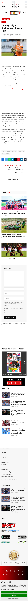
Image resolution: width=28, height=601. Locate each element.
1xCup (22, 19)
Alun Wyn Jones (6, 151)
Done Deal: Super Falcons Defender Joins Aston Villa (18, 421)
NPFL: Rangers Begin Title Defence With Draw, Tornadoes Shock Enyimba (18, 402)
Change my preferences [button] (14, 598)
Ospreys (14, 151)
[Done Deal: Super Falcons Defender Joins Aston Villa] (6, 423)
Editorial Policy (5, 469)
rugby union (21, 151)
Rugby (3, 22)
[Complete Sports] (15, 12)
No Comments (6, 36)
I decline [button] (14, 595)
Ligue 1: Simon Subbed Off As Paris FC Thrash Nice (18, 393)
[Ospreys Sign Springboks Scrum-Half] (14, 55)
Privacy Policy (5, 467)
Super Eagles (15, 19)
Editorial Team (5, 462)
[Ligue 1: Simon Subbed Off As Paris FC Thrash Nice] (6, 395)
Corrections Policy (6, 472)
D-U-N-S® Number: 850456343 (9, 479)
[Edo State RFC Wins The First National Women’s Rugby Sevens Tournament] (14, 203)
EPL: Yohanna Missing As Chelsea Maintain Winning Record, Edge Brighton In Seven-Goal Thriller (18, 431)
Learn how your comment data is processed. (13, 324)
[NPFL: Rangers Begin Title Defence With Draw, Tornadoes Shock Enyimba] (6, 403)
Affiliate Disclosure (6, 474)
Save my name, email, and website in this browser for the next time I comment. (14, 303)
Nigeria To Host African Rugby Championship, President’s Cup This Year (12, 236)
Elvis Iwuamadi (13, 179)
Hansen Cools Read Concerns (10, 259)
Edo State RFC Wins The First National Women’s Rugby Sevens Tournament (13, 213)
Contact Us (4, 455)
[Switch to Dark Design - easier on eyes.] (26, 12)
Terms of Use (4, 460)
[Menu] (4, 12)
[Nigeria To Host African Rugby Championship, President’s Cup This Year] (14, 225)
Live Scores (6, 19)
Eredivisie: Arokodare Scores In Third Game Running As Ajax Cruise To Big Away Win (18, 413)
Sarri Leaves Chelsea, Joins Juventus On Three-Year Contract (20, 170)
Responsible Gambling (7, 476)
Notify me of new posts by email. (13, 313)
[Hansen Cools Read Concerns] (14, 250)
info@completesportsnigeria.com (12, 530)
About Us (3, 452)
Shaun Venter (5, 153)
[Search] (23, 12)
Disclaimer (4, 464)
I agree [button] (14, 592)
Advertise (3, 457)
